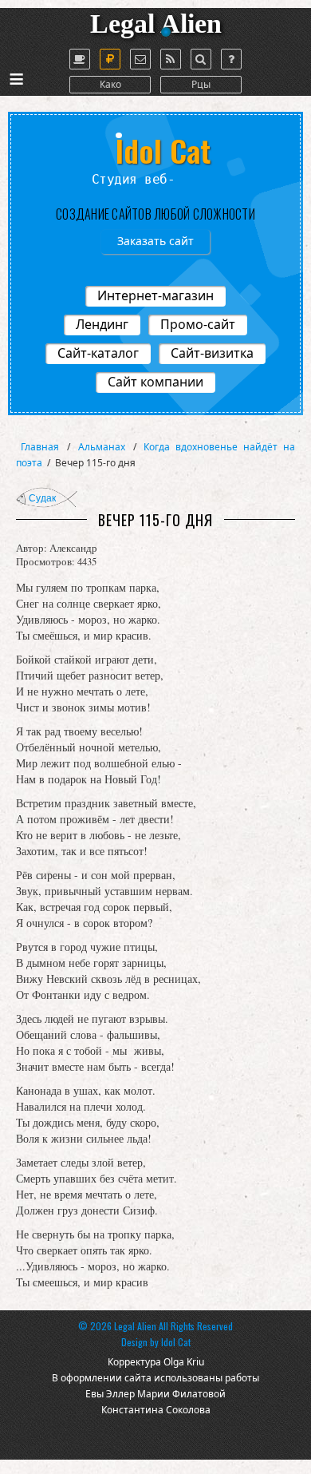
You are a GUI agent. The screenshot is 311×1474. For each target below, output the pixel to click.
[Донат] (110, 59)
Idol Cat (176, 1342)
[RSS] (170, 59)
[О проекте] (79, 59)
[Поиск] (201, 59)
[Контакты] (140, 59)
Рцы (201, 84)
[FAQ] (231, 59)
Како (110, 84)
